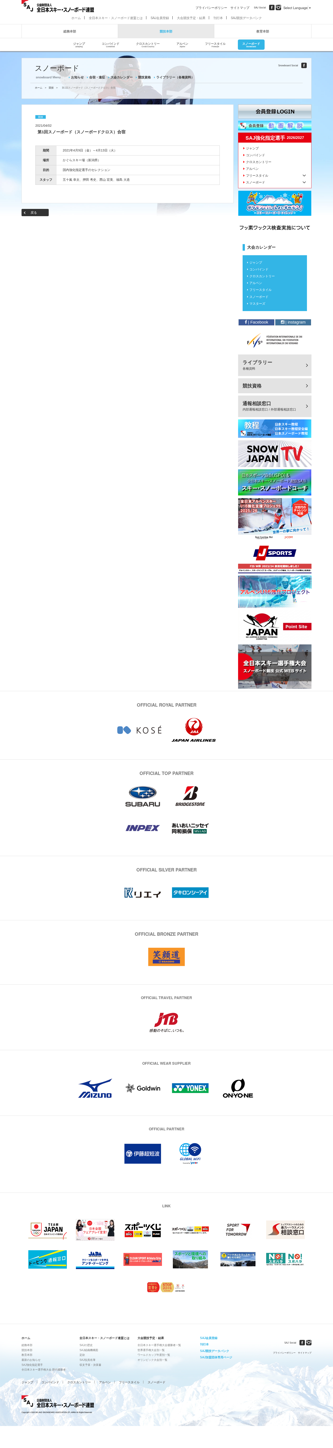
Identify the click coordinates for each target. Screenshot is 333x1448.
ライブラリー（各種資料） (175, 77)
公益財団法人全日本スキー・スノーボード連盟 (58, 1402)
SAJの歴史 (86, 1345)
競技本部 (166, 31)
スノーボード (251, 44)
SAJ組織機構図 (89, 1350)
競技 (51, 87)
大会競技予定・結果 (191, 17)
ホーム (76, 17)
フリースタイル (215, 44)
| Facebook (257, 322)
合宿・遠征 (97, 77)
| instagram (295, 322)
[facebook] (272, 7)
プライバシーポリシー (211, 7)
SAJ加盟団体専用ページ (216, 1357)
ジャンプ (79, 44)
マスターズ (257, 303)
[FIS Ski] (274, 340)
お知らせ (77, 77)
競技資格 (144, 77)
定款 (82, 1354)
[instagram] (278, 7)
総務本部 (69, 31)
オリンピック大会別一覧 (152, 1359)
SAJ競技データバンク (246, 17)
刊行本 (218, 17)
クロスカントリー (148, 44)
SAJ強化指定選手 (32, 1364)
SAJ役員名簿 (87, 1359)
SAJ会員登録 (160, 17)
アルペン (182, 44)
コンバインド (110, 44)
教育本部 (262, 31)
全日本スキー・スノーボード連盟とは (116, 17)
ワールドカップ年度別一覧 (154, 1354)
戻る (34, 212)
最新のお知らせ (31, 1359)
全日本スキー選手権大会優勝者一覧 (159, 1345)
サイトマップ (239, 7)
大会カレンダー (122, 77)
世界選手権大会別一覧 (151, 1350)
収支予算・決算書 (90, 1364)
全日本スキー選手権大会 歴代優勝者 (44, 1369)
